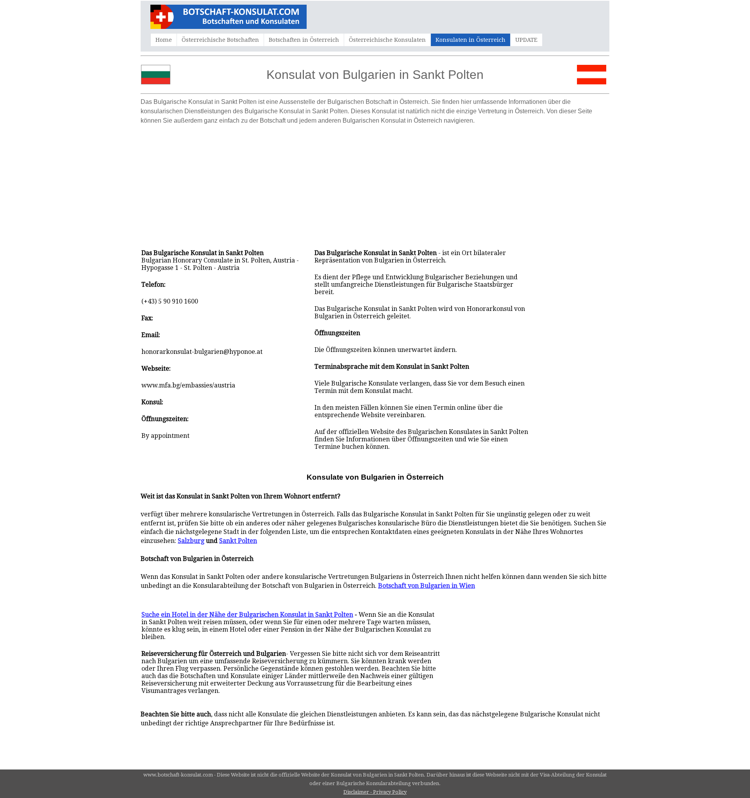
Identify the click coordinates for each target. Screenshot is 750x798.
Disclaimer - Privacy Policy (375, 792)
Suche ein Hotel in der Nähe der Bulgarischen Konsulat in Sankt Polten (247, 614)
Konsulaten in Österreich (470, 40)
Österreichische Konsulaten (387, 40)
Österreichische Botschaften (220, 40)
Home (163, 40)
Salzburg (191, 540)
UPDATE (526, 40)
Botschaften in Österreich (304, 40)
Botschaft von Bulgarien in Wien (426, 585)
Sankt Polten (238, 540)
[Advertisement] (375, 182)
